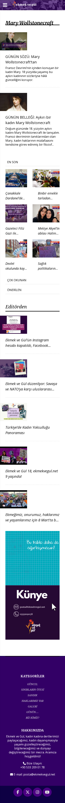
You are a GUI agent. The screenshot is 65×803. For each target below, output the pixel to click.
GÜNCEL (32, 684)
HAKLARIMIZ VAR (33, 700)
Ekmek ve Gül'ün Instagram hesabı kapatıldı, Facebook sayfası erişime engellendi (27, 345)
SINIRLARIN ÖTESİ (32, 689)
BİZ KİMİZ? (32, 717)
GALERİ (32, 706)
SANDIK (32, 695)
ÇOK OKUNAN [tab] (16, 280)
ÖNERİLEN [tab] (14, 290)
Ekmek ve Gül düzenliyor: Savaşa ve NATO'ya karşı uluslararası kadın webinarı (31, 389)
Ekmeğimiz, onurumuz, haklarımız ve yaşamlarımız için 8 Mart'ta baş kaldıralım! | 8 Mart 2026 (32, 520)
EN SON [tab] (12, 162)
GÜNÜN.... (32, 712)
